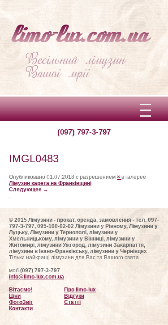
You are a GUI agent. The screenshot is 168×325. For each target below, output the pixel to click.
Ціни (15, 296)
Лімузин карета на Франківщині (50, 183)
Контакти (21, 308)
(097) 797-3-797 (84, 132)
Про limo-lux (80, 290)
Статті (72, 302)
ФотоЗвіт (21, 302)
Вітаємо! (20, 290)
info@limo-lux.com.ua (36, 277)
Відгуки (74, 296)
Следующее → (28, 189)
